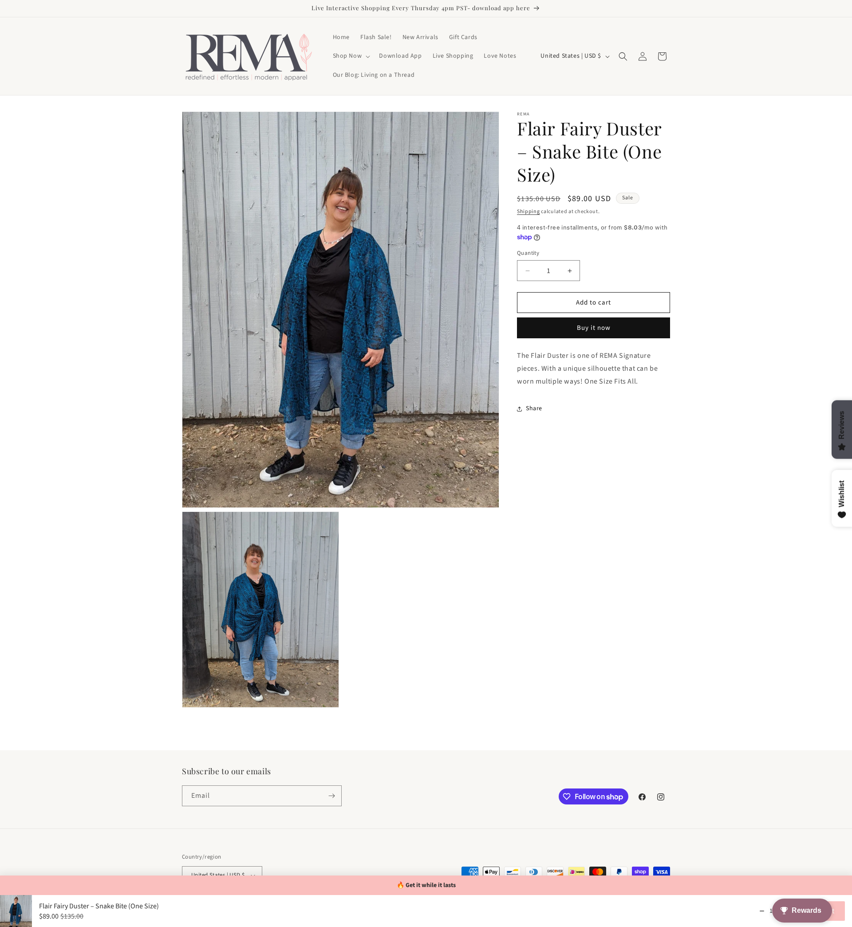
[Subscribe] (331, 795)
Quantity (528, 253)
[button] (350, 56)
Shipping (528, 211)
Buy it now (594, 328)
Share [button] (534, 408)
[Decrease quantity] (761, 911)
